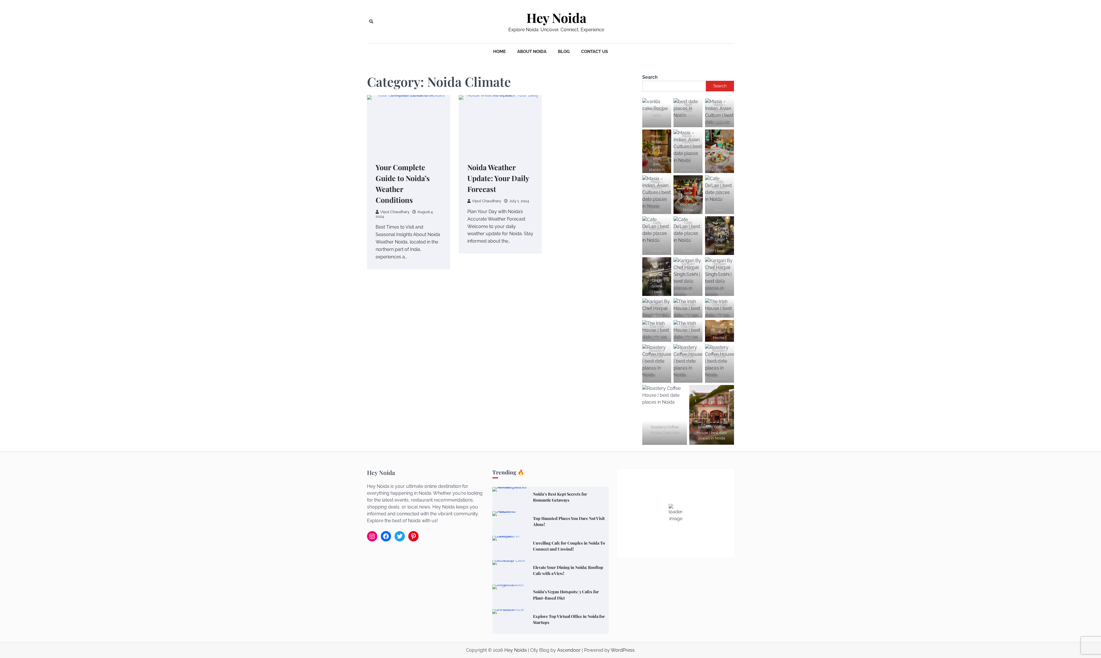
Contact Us (594, 51)
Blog (564, 51)
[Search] (371, 21)
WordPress (623, 650)
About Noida (531, 51)
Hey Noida (556, 17)
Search (650, 77)
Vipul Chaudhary (394, 212)
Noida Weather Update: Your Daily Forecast (498, 178)
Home (499, 51)
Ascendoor (569, 650)
